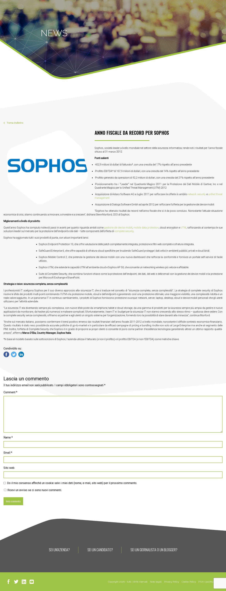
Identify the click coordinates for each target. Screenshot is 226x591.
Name (8, 437)
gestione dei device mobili (118, 227)
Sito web (9, 468)
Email (8, 452)
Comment (10, 392)
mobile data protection (146, 227)
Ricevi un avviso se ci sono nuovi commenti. (34, 490)
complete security (123, 231)
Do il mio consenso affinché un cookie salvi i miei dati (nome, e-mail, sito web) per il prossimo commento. (72, 483)
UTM (183, 227)
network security (197, 194)
